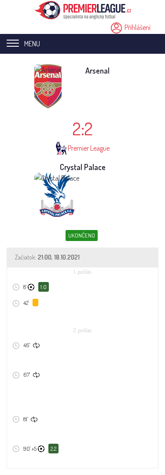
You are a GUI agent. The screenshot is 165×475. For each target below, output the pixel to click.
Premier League (89, 148)
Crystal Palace (83, 167)
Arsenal (97, 70)
